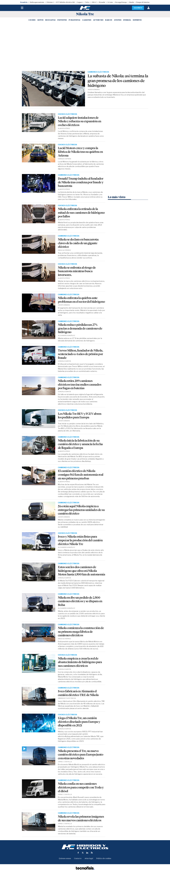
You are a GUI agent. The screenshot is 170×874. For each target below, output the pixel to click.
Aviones (117, 20)
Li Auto (110, 2)
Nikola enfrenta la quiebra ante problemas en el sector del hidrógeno (81, 299)
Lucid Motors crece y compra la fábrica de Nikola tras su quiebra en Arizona (80, 151)
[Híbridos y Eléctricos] (85, 846)
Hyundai (102, 2)
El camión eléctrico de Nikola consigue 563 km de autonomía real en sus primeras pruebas (80, 474)
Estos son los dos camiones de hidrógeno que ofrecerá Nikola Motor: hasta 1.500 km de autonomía (81, 570)
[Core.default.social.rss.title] (92, 852)
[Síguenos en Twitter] (82, 852)
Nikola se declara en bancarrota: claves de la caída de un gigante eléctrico (78, 243)
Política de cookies (103, 858)
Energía (127, 20)
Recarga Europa (121, 2)
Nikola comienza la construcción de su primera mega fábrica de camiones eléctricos (81, 631)
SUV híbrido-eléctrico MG (65, 2)
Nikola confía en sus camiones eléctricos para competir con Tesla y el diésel (81, 787)
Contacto (77, 858)
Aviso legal (89, 858)
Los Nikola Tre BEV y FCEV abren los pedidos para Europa (79, 415)
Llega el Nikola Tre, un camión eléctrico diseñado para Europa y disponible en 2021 (79, 721)
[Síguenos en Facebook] (78, 852)
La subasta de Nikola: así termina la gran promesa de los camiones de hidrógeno (118, 81)
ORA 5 (94, 2)
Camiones (86, 20)
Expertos (137, 20)
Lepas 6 (80, 2)
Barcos (108, 20)
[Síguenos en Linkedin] (87, 852)
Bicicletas (50, 20)
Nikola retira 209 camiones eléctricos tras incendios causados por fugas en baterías (79, 384)
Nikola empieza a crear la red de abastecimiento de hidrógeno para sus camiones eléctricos (80, 662)
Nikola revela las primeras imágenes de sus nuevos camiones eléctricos (81, 818)
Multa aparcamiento (37, 2)
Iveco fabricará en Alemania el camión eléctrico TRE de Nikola (78, 693)
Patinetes (62, 20)
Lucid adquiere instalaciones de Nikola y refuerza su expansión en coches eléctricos (79, 121)
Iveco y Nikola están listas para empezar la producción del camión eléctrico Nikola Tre (80, 540)
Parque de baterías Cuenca (145, 2)
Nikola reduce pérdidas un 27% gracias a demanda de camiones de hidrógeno (80, 328)
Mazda (131, 2)
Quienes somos (65, 858)
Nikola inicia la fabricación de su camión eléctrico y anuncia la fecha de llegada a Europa (80, 444)
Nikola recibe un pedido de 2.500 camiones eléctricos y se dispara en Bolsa (80, 601)
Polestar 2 (50, 2)
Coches (31, 20)
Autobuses (98, 20)
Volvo (87, 2)
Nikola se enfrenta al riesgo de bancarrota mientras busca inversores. (77, 271)
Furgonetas (74, 20)
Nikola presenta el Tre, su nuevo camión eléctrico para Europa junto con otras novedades (80, 754)
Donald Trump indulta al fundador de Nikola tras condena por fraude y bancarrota (80, 182)
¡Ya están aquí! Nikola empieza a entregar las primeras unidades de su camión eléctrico (81, 509)
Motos (40, 20)
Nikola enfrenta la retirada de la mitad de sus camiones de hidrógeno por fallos (81, 212)
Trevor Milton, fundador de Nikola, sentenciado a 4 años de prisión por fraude (80, 354)
